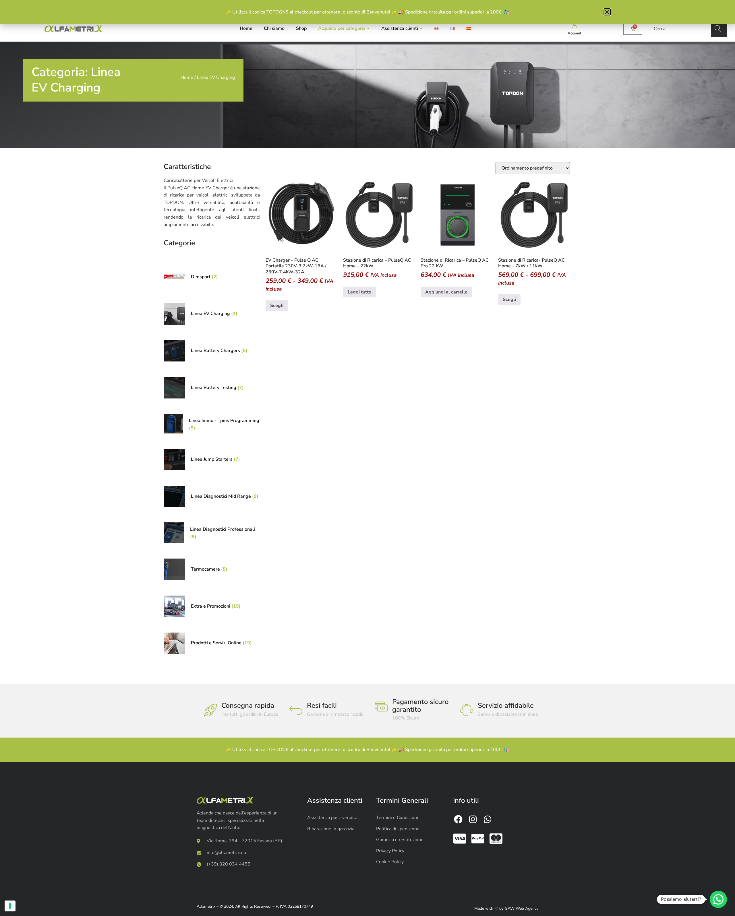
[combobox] (679, 29)
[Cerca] (719, 29)
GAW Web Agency (521, 908)
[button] (718, 899)
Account (574, 33)
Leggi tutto (359, 292)
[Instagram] (473, 819)
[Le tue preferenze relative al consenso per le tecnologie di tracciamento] (10, 906)
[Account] (574, 25)
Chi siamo (274, 28)
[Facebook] (458, 819)
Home (246, 28)
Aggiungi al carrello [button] (446, 292)
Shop (301, 28)
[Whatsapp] (487, 819)
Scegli (276, 305)
